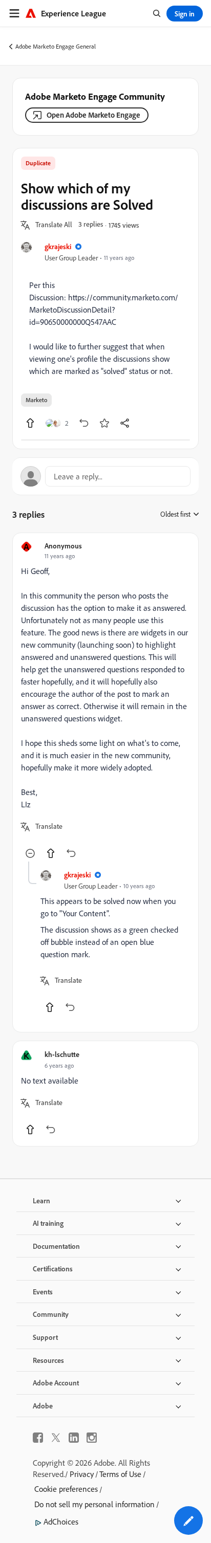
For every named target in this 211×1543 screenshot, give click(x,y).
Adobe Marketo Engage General (55, 46)
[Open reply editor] (105, 476)
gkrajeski (58, 246)
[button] (53, 225)
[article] (105, 701)
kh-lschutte (62, 1054)
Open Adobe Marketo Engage (93, 115)
